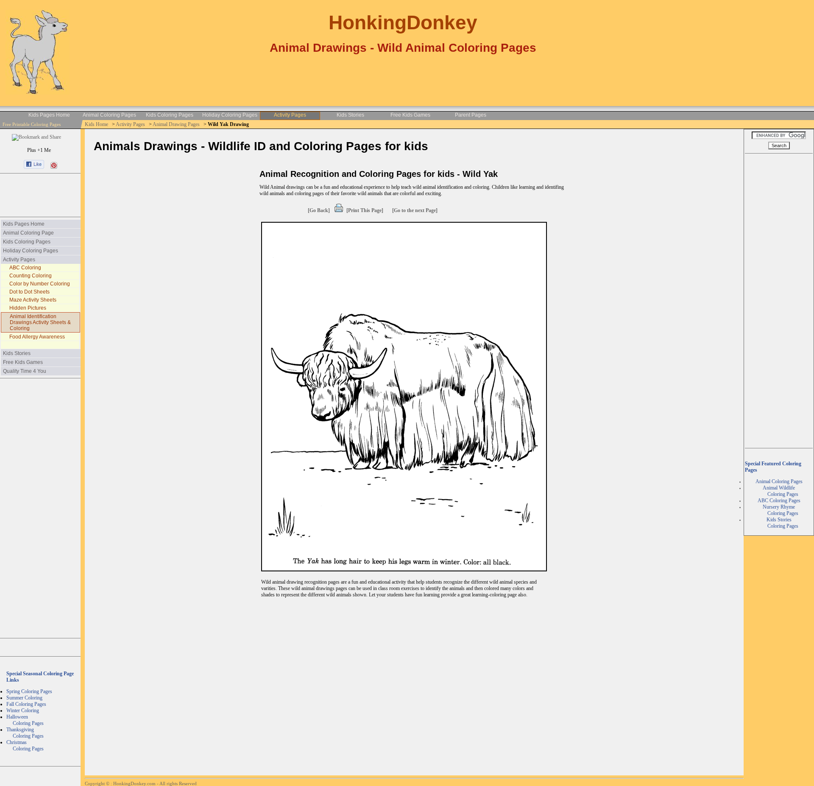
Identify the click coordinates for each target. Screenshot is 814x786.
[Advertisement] (40, 195)
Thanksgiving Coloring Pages (25, 733)
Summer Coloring (24, 698)
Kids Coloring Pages (169, 115)
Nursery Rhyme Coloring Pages (779, 510)
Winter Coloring (22, 710)
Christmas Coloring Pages (25, 745)
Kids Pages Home (49, 115)
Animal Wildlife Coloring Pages (779, 491)
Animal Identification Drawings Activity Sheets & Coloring (40, 322)
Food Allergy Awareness (37, 337)
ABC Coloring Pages (779, 500)
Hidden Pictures (27, 308)
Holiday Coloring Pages (229, 115)
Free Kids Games (410, 115)
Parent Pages (470, 115)
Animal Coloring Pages (109, 115)
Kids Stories (350, 115)
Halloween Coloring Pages (25, 720)
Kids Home (97, 124)
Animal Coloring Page (28, 233)
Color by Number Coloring (39, 284)
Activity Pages (290, 115)
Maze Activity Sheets (32, 300)
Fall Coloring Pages (26, 704)
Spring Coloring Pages (29, 691)
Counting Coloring (30, 276)
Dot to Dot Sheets (29, 292)
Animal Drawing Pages (177, 124)
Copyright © (98, 783)
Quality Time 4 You (24, 371)
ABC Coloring (25, 268)
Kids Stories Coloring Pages (779, 523)
